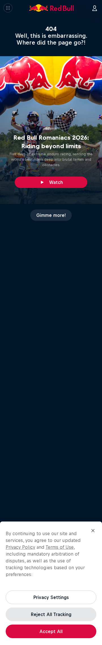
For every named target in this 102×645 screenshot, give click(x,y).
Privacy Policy (20, 547)
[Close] (93, 530)
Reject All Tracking (51, 614)
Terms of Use (60, 547)
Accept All (51, 631)
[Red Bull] (51, 8)
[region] (51, 583)
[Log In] (95, 8)
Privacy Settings (51, 597)
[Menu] (7, 7)
